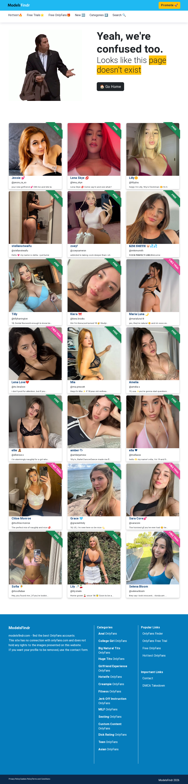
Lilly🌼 (133, 178)
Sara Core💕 (138, 518)
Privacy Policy (14, 779)
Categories (105, 627)
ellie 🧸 (16, 450)
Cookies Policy (26, 779)
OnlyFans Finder (152, 633)
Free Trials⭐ (35, 15)
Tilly (14, 314)
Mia (72, 382)
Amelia (133, 382)
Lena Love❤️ (20, 382)
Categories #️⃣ (99, 15)
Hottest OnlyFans (154, 655)
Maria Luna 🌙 (139, 314)
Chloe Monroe (21, 518)
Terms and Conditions (41, 779)
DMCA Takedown (153, 685)
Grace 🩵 (76, 518)
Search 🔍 (119, 15)
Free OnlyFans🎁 (59, 15)
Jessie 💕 (18, 178)
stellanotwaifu (22, 246)
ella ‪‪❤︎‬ (133, 450)
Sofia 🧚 (17, 586)
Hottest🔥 (15, 15)
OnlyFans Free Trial (154, 641)
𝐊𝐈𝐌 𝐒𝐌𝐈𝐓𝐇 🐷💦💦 (143, 246)
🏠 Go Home (110, 86)
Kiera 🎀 (76, 314)
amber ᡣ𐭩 (76, 450)
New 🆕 (80, 15)
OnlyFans (107, 633)
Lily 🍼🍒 (76, 586)
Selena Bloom (138, 586)
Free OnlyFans (151, 648)
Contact (147, 678)
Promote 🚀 (169, 5)
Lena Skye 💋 (79, 178)
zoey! (74, 246)
